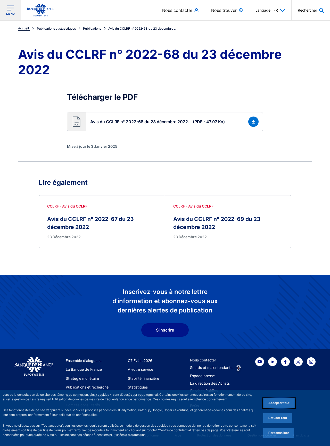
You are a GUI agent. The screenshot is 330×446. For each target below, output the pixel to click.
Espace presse (202, 376)
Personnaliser (278, 433)
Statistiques (138, 387)
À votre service (140, 369)
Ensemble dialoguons (83, 360)
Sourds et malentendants (211, 367)
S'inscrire (165, 330)
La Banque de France (84, 369)
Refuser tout (277, 418)
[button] (311, 10)
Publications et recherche (87, 387)
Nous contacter (203, 360)
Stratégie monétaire (82, 378)
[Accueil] (33, 366)
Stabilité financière (143, 378)
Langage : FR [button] (266, 10)
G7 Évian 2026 (140, 360)
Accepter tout (279, 403)
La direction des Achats (210, 383)
